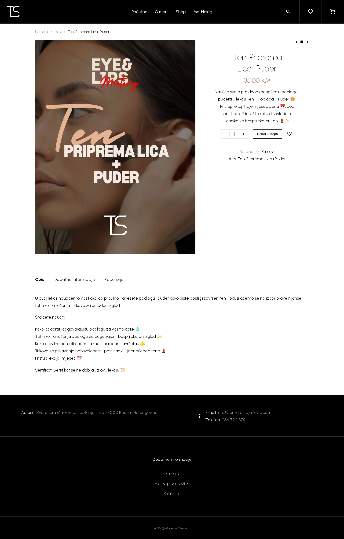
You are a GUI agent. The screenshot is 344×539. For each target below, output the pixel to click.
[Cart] (333, 12)
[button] (288, 12)
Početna (139, 11)
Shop (181, 11)
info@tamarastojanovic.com (244, 412)
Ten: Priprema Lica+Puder (262, 158)
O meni (161, 11)
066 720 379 (233, 419)
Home (40, 32)
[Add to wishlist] (289, 134)
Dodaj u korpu (267, 134)
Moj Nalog (202, 11)
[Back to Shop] (302, 42)
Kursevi (56, 32)
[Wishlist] (310, 12)
